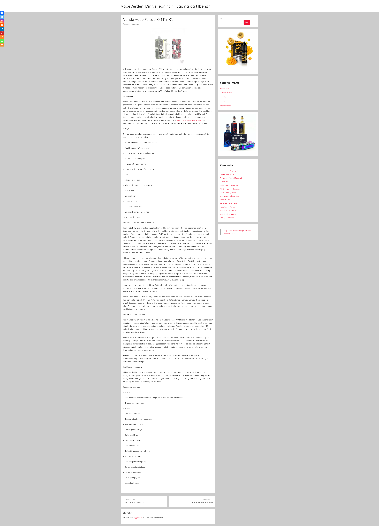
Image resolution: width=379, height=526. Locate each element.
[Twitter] (2, 17)
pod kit (222, 101)
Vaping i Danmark (227, 218)
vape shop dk (225, 88)
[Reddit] (2, 25)
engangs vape (225, 106)
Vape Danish (225, 200)
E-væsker (223, 182)
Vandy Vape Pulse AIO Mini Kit (188, 120)
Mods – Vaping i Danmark (230, 189)
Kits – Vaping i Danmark (229, 185)
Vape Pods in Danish (228, 214)
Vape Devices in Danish (229, 203)
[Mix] (2, 37)
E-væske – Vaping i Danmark (231, 178)
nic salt (223, 97)
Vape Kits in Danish (227, 207)
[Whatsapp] (2, 41)
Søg (221, 18)
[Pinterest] (2, 33)
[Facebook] (2, 13)
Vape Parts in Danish (228, 211)
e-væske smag (226, 93)
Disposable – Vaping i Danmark (232, 171)
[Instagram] (2, 21)
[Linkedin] (2, 29)
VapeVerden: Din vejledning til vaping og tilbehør (165, 6)
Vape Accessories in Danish (230, 196)
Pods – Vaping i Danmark (229, 192)
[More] (2, 45)
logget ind (138, 518)
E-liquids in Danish (227, 174)
